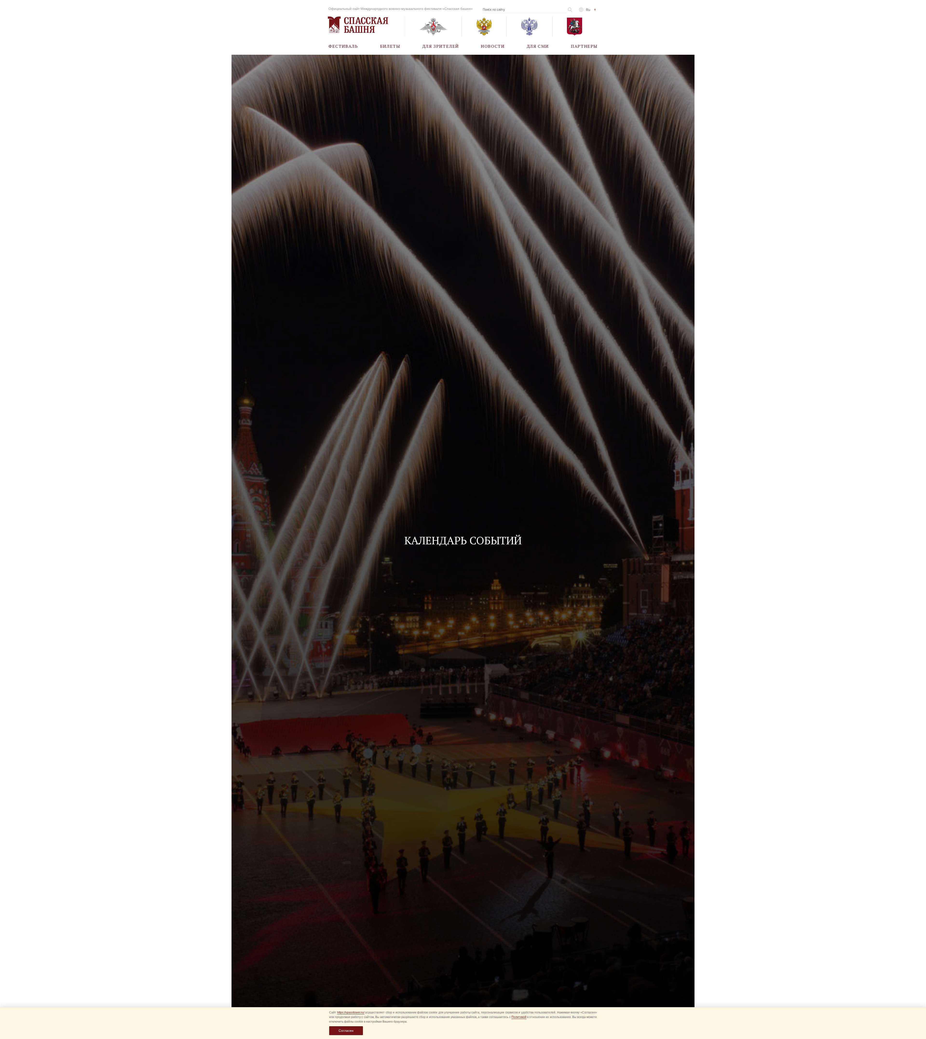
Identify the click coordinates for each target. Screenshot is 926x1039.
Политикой (518, 1017)
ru (588, 10)
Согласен (346, 1030)
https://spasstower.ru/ (350, 1012)
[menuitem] (343, 46)
